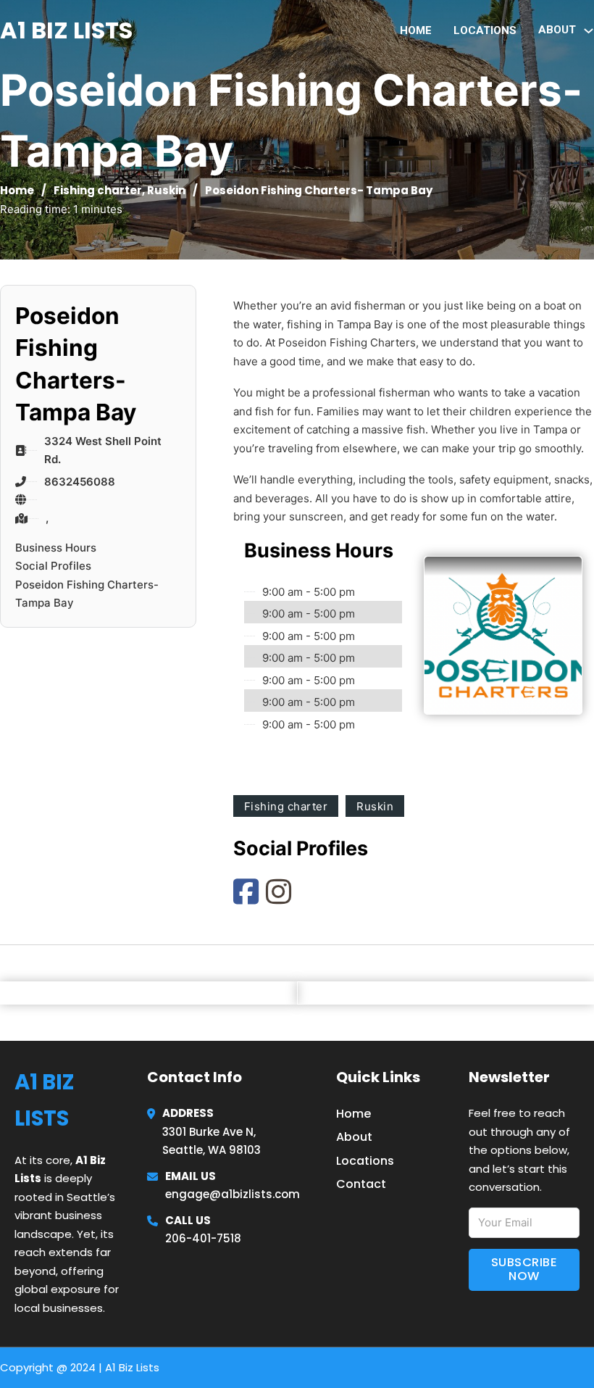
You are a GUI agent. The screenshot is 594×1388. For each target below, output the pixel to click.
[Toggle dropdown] (588, 30)
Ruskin (166, 190)
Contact (361, 1184)
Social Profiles (53, 566)
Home (416, 30)
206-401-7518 (203, 1238)
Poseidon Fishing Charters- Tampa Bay (87, 594)
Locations (484, 30)
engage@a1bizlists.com (232, 1194)
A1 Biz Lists (66, 30)
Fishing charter (98, 190)
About (354, 1137)
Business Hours (55, 547)
